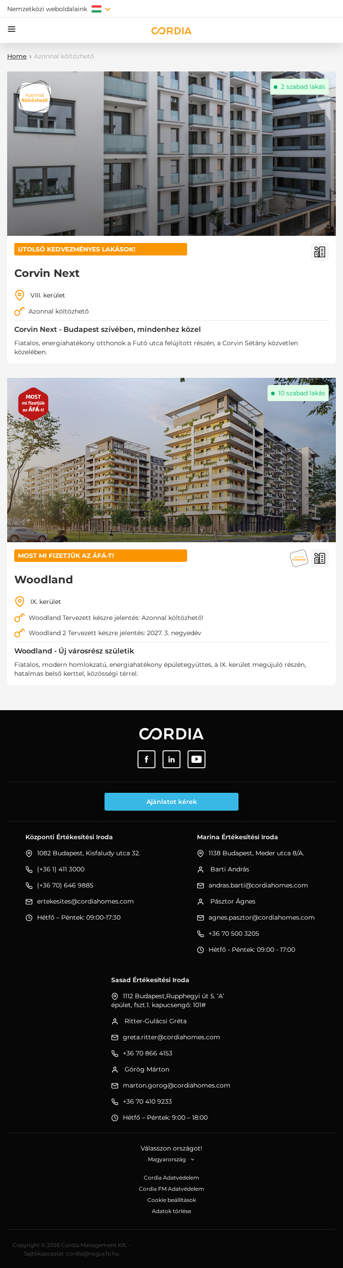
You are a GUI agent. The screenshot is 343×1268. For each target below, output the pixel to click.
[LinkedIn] (171, 759)
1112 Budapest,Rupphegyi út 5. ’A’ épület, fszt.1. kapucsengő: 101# (167, 1000)
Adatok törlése (171, 1211)
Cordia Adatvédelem (171, 1177)
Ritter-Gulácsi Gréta (155, 1021)
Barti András (229, 869)
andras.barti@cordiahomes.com (258, 885)
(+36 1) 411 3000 (60, 869)
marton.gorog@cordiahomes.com (176, 1085)
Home (17, 56)
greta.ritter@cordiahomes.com (171, 1037)
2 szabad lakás (303, 87)
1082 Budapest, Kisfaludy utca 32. (88, 853)
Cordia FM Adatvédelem (171, 1188)
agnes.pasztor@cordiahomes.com (262, 917)
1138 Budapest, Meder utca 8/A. (256, 853)
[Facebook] (146, 759)
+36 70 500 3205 (234, 933)
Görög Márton (146, 1069)
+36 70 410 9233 (147, 1101)
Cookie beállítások (171, 1200)
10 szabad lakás (301, 393)
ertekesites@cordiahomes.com (85, 901)
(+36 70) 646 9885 (65, 885)
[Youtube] (196, 759)
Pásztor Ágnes (232, 901)
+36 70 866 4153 (147, 1053)
